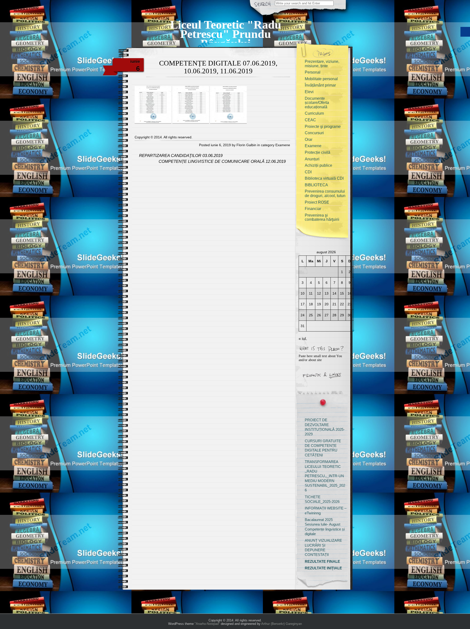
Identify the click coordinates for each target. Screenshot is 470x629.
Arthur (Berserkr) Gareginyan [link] (281, 624)
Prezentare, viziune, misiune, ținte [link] (322, 63)
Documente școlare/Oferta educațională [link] (317, 102)
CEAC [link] (310, 120)
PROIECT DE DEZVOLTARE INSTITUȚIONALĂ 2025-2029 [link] (325, 427)
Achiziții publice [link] (318, 165)
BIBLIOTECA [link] (316, 185)
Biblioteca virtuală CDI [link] (324, 178)
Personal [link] (312, 72)
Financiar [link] (313, 209)
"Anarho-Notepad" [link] (207, 624)
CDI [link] (308, 172)
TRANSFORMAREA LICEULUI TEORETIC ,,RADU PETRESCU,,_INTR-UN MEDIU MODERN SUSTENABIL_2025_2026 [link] (325, 476)
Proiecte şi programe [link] (323, 126)
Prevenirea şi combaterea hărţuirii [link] (322, 217)
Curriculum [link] (314, 113)
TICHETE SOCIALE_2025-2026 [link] (322, 499)
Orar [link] (308, 139)
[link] (225, 28)
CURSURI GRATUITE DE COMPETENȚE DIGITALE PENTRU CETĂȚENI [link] (323, 448)
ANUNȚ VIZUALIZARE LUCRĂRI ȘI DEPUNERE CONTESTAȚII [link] (323, 548)
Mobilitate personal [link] (321, 79)
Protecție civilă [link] (317, 152)
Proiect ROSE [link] (317, 202)
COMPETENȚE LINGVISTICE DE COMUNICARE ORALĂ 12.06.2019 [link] (223, 161)
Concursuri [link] (314, 133)
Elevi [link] (309, 92)
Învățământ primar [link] (320, 85)
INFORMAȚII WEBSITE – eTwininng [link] (325, 510)
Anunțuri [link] (312, 159)
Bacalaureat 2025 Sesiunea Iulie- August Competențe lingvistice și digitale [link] (325, 527)
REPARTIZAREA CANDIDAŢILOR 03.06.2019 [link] (180, 155)
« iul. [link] (303, 339)
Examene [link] (282, 145)
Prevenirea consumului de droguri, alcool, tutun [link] (325, 193)
